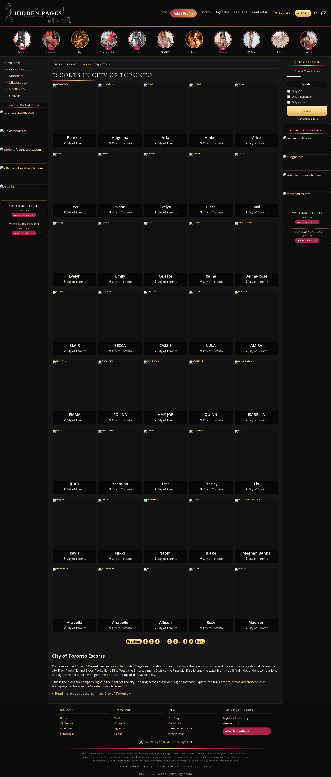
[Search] (315, 13)
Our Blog (240, 12)
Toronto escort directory (236, 682)
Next (200, 641)
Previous (133, 641)
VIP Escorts (66, 723)
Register (285, 13)
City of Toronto (20, 69)
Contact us (260, 12)
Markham (16, 76)
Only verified (299, 102)
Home (162, 12)
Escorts (205, 12)
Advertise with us (237, 731)
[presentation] (15, 40)
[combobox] (307, 84)
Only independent (302, 96)
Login (305, 13)
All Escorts (66, 728)
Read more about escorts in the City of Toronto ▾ (93, 693)
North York (17, 89)
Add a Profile (183, 13)
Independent (67, 733)
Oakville (14, 96)
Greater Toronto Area (106, 686)
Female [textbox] (306, 84)
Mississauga (18, 82)
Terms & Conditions (180, 728)
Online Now (121, 723)
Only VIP (297, 91)
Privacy (148, 766)
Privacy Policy (176, 733)
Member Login (231, 723)
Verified (119, 718)
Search (118, 733)
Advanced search (309, 118)
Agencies (222, 12)
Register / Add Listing (235, 718)
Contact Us (174, 723)
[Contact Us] (323, 13)
